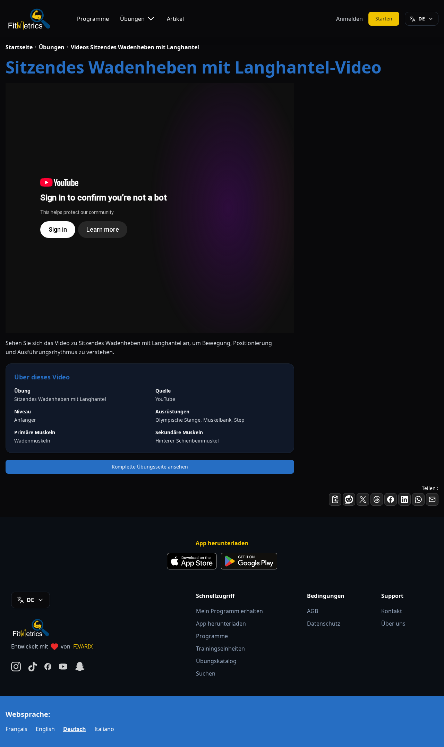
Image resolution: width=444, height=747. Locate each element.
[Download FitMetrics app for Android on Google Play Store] (249, 561)
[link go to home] (32, 628)
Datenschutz (323, 623)
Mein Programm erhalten (229, 611)
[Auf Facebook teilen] (390, 499)
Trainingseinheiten (220, 648)
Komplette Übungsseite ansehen (150, 466)
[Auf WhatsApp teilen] (418, 499)
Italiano (104, 729)
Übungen (132, 19)
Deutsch (74, 729)
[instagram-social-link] (16, 666)
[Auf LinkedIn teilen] (404, 499)
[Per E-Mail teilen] (432, 499)
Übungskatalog (216, 661)
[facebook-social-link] (47, 666)
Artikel (175, 19)
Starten (384, 19)
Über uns (393, 623)
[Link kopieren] (335, 499)
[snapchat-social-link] (80, 666)
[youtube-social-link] (63, 666)
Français (16, 729)
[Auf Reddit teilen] (349, 499)
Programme (93, 19)
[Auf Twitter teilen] (363, 499)
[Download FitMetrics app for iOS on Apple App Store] (192, 561)
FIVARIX (83, 646)
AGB (312, 611)
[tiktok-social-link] (32, 666)
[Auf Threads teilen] (376, 499)
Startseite (19, 47)
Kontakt (391, 611)
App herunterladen (221, 623)
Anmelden (349, 19)
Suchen (205, 673)
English (45, 729)
